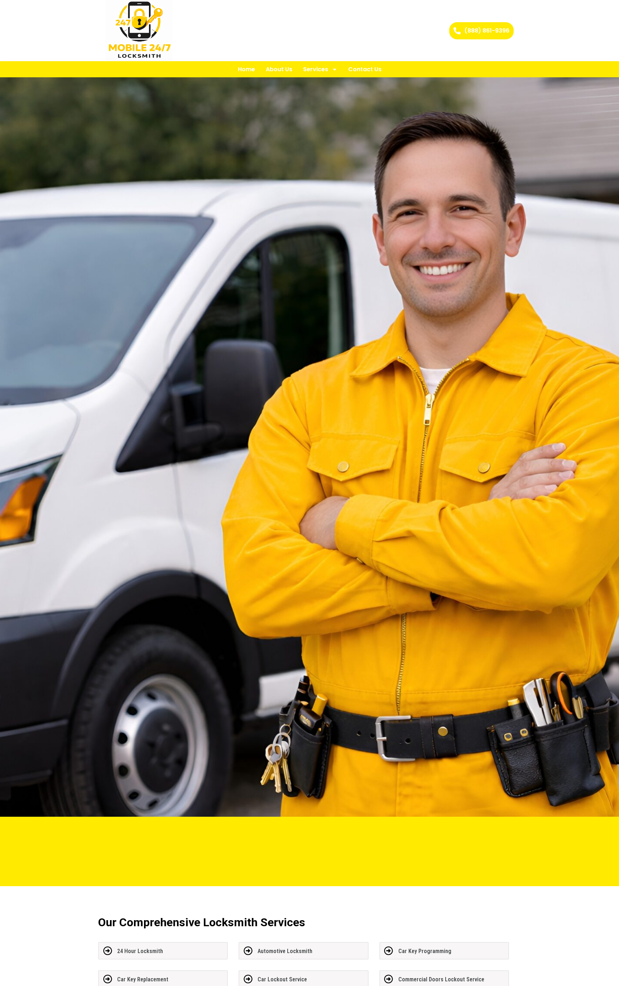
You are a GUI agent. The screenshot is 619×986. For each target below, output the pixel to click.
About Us (279, 69)
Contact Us (365, 69)
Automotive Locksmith (285, 951)
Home (246, 69)
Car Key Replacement (142, 979)
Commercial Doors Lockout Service (441, 979)
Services (315, 69)
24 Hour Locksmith (140, 951)
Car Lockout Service (282, 979)
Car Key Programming (424, 951)
